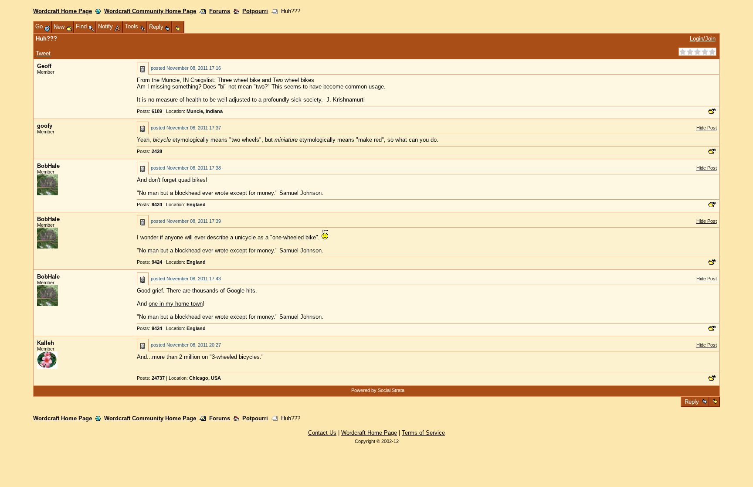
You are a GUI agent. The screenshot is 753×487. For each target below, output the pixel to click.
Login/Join (703, 38)
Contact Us (322, 432)
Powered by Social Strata (377, 390)
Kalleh (45, 343)
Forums (219, 11)
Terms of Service (423, 432)
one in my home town (176, 303)
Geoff (44, 66)
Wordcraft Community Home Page (150, 11)
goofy (44, 126)
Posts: (149, 111)
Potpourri (255, 11)
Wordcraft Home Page (62, 11)
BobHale (48, 166)
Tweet (43, 53)
